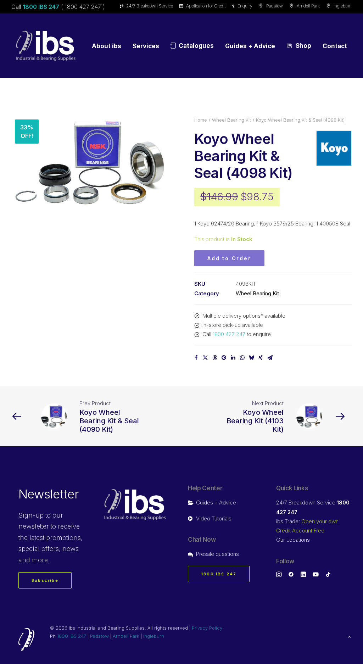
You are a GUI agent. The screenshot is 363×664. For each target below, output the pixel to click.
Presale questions (217, 554)
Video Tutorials (213, 518)
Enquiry (245, 6)
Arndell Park (308, 6)
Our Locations (293, 539)
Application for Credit (205, 6)
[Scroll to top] (349, 636)
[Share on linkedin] (233, 357)
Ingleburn (343, 6)
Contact (335, 46)
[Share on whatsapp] (242, 357)
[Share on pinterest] (223, 357)
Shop (303, 45)
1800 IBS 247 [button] (218, 573)
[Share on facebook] (196, 357)
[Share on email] (270, 357)
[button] (90, 163)
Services (146, 46)
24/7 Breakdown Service (149, 6)
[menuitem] (147, 6)
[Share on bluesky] (251, 357)
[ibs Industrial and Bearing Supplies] (45, 45)
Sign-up (31, 515)
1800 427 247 (229, 334)
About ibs (106, 46)
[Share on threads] (214, 357)
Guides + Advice (250, 46)
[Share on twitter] (205, 357)
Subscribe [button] (45, 580)
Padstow (274, 6)
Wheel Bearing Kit (231, 120)
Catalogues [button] (196, 45)
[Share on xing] (260, 357)
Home (200, 120)
